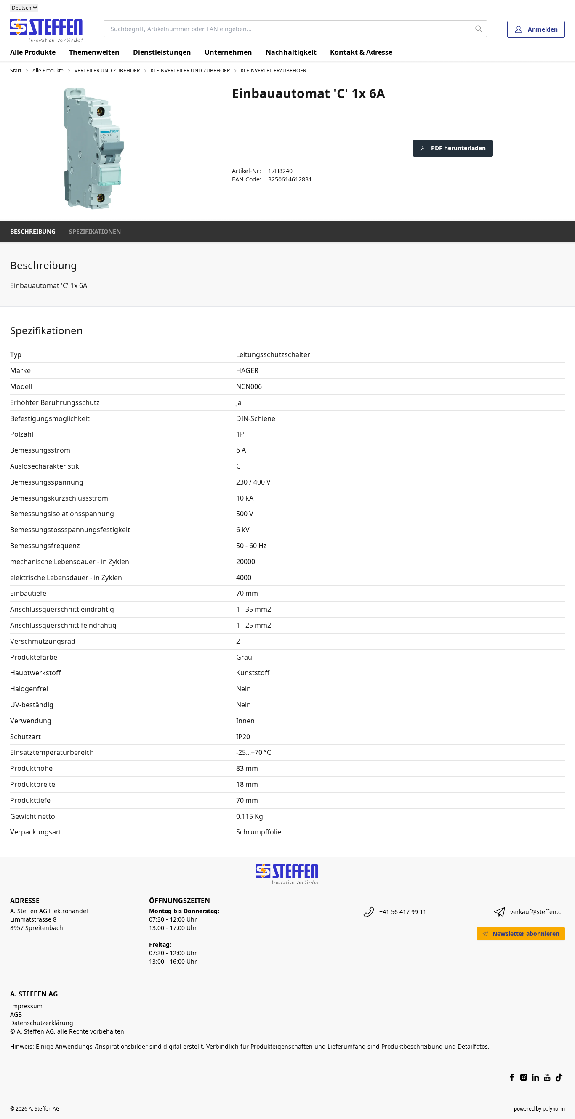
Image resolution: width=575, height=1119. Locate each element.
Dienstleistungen (162, 52)
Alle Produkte (33, 52)
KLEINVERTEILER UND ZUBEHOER (190, 70)
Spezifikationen (95, 231)
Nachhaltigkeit (291, 52)
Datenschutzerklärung (41, 1023)
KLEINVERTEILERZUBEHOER (273, 70)
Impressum (26, 1006)
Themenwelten (94, 52)
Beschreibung (33, 231)
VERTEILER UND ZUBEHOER (107, 70)
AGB (16, 1014)
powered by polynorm (539, 1108)
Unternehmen (228, 52)
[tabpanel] (93, 148)
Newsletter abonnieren (525, 934)
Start (15, 70)
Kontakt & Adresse (361, 52)
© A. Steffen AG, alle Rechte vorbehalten (67, 1031)
